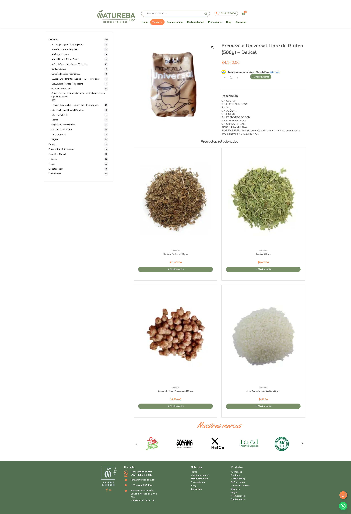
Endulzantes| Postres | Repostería (67, 83)
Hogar (52, 164)
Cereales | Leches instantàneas (65, 74)
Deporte (53, 159)
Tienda (155, 22)
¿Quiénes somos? (200, 475)
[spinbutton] (231, 77)
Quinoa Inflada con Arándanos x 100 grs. (175, 391)
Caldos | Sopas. (58, 69)
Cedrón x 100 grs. (263, 254)
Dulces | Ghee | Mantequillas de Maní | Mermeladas (75, 79)
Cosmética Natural (57, 154)
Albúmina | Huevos (60, 54)
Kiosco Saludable (59, 114)
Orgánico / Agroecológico (63, 124)
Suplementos (55, 173)
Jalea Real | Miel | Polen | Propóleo (67, 110)
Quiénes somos (175, 22)
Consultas (240, 22)
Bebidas (52, 144)
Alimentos (53, 39)
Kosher (54, 119)
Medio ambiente (195, 22)
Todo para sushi (58, 134)
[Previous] (136, 443)
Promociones (215, 22)
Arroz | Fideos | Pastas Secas (64, 59)
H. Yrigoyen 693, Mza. (142, 485)
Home (145, 22)
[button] (212, 47)
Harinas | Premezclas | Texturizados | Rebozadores (75, 105)
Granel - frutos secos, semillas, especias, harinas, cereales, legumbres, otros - (78, 95)
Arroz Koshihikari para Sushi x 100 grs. (263, 391)
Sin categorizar (56, 169)
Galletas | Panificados (61, 88)
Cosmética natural (240, 485)
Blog (228, 22)
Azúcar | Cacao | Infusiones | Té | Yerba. (69, 64)
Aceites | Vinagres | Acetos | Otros (67, 44)
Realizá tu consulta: (141, 473)
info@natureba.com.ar (142, 479)
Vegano (55, 139)
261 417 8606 (227, 13)
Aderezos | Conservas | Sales (64, 49)
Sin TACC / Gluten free (61, 129)
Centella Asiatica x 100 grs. (176, 254)
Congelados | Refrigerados (61, 149)
